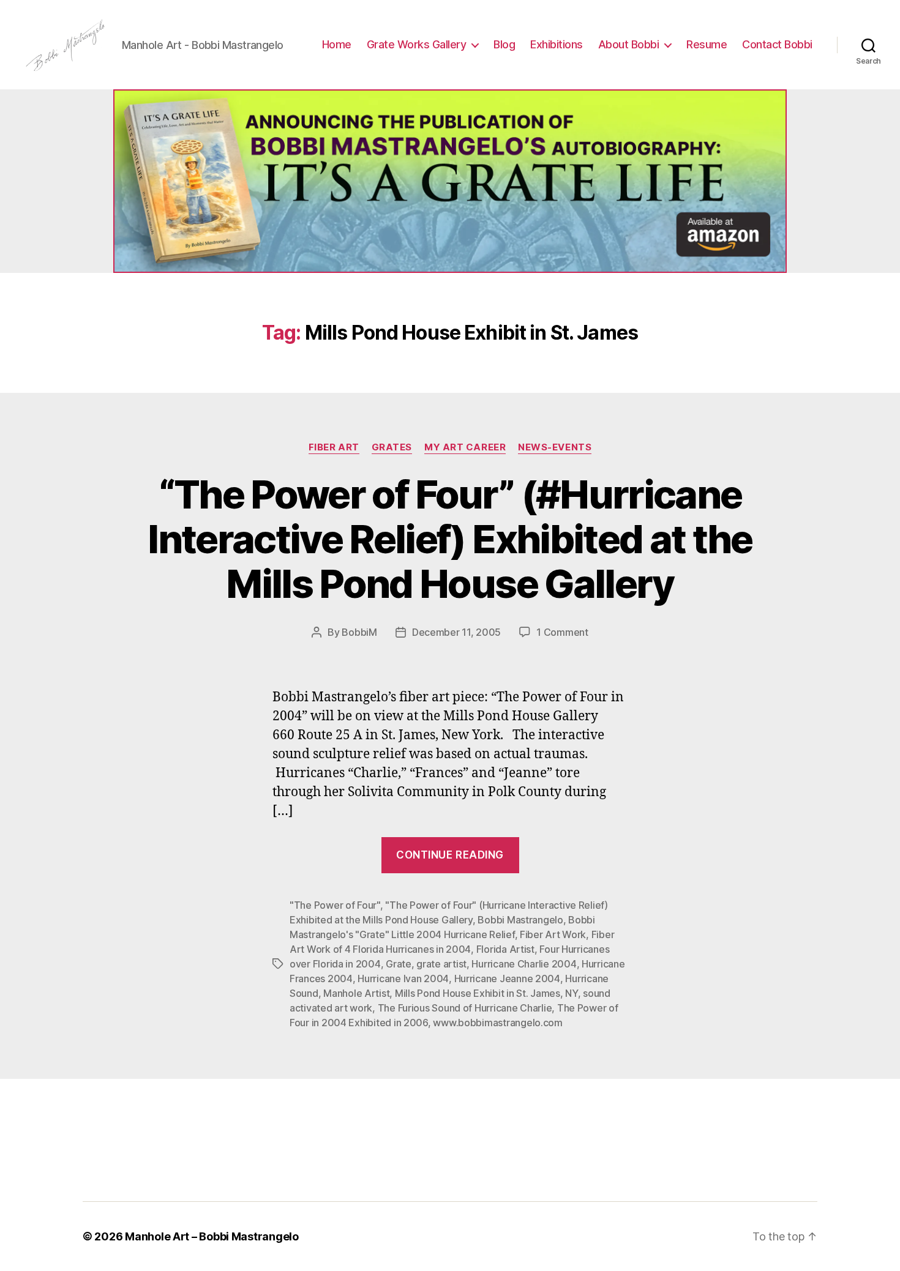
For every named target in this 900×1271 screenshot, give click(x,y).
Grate (398, 964)
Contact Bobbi (777, 44)
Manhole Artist (356, 993)
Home (336, 44)
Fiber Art (334, 447)
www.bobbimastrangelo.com (498, 1022)
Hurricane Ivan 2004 (403, 978)
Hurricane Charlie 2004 (523, 964)
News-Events (554, 447)
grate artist (441, 964)
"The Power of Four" (335, 905)
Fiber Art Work (553, 934)
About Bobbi (628, 44)
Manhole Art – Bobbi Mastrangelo (212, 1236)
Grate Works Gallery (417, 44)
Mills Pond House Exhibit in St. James (477, 993)
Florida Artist (505, 949)
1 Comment (562, 632)
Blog (504, 44)
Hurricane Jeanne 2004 (507, 978)
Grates (392, 447)
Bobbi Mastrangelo (520, 920)
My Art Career (465, 447)
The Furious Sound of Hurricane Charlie (465, 1008)
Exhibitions (556, 44)
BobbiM (359, 632)
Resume (706, 44)
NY (571, 993)
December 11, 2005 (456, 632)
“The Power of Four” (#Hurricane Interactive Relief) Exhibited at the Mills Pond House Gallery (450, 539)
